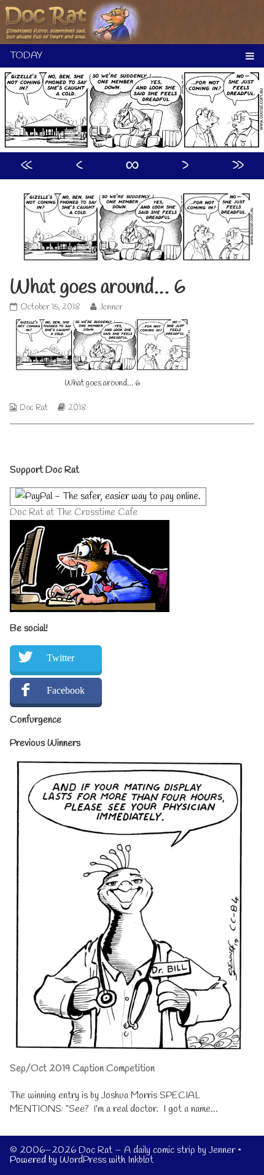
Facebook (66, 690)
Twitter (60, 658)
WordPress (83, 1160)
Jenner (111, 307)
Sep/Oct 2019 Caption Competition (82, 1068)
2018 (77, 408)
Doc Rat (34, 408)
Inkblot (140, 1160)
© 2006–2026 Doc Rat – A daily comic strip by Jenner (122, 1150)
